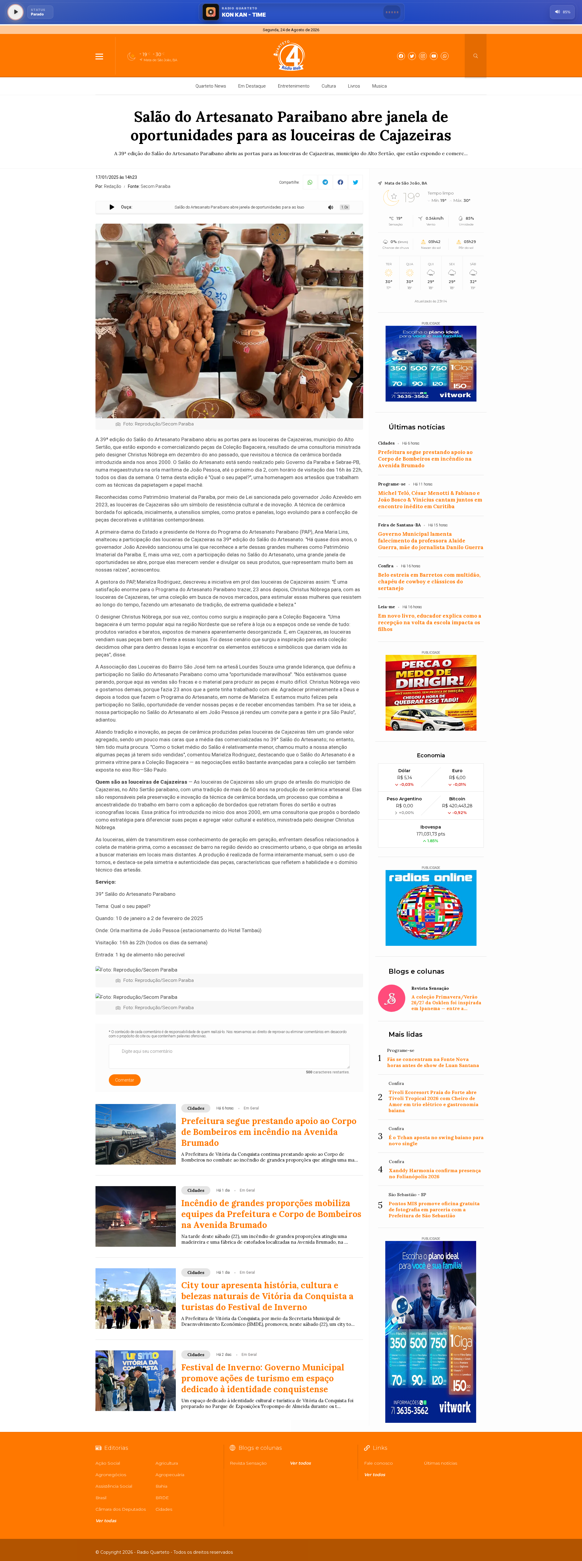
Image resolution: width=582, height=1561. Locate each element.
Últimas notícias (417, 427)
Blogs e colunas (416, 971)
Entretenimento (293, 86)
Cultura (329, 86)
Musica (379, 86)
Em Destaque (252, 86)
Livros (354, 86)
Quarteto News (211, 86)
